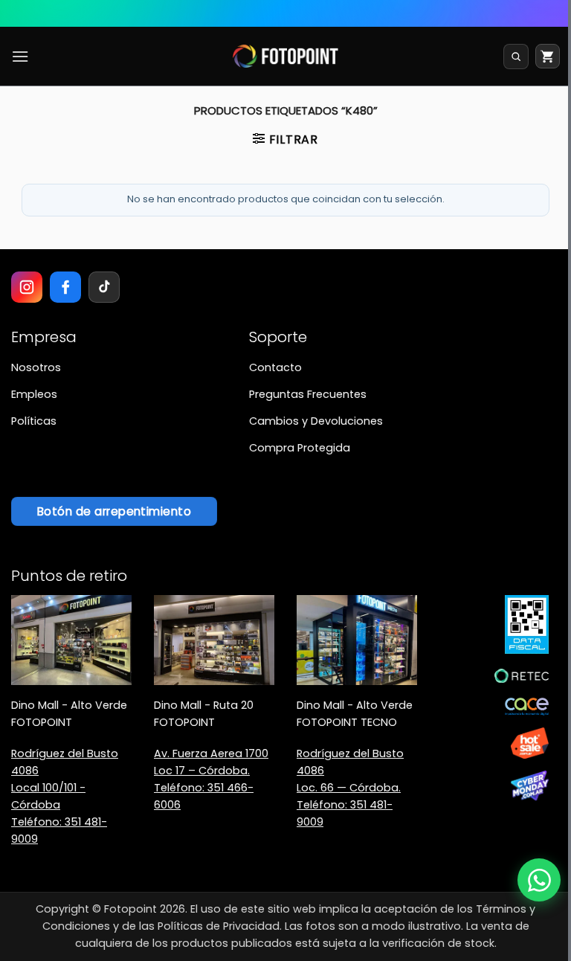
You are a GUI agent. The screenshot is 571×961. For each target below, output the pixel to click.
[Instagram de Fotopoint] (26, 287)
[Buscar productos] (516, 56)
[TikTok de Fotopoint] (104, 287)
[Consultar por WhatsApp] (539, 879)
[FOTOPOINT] (286, 56)
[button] (20, 56)
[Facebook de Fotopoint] (65, 287)
